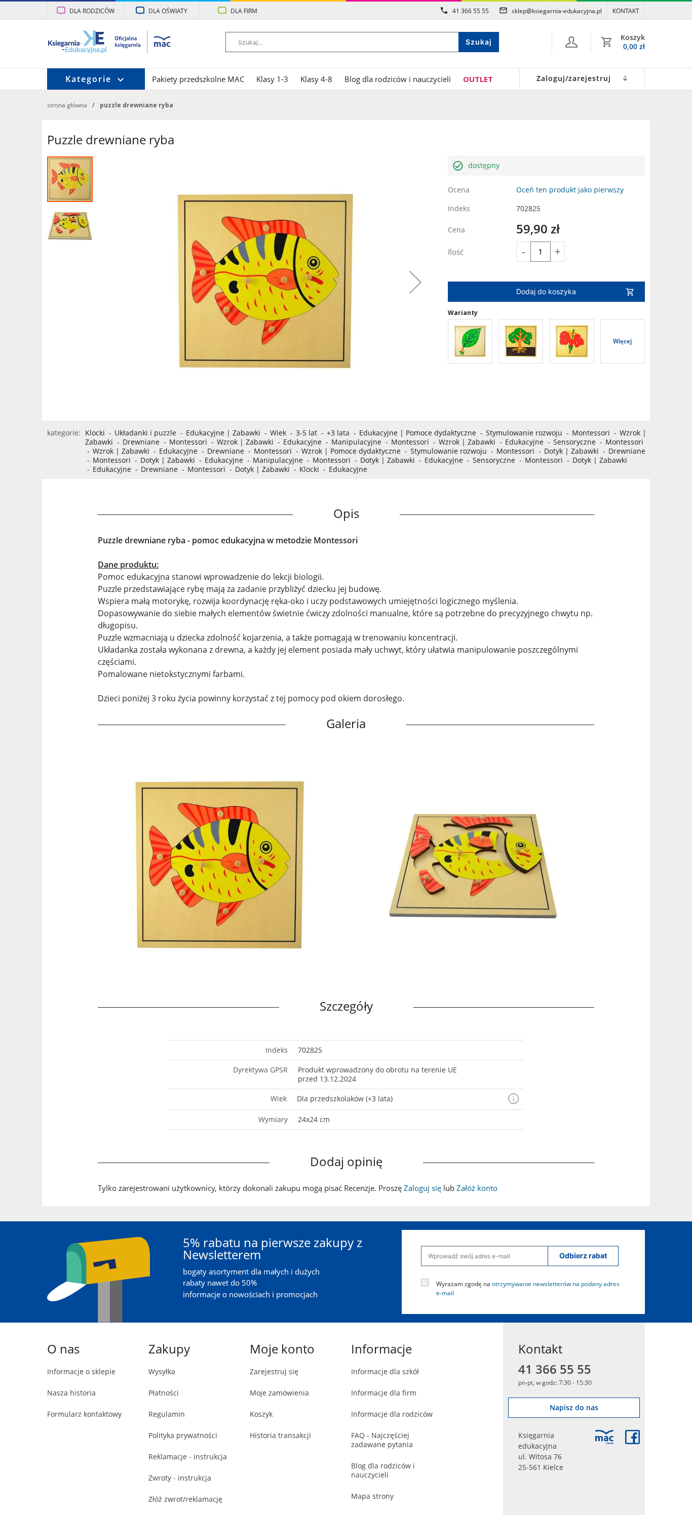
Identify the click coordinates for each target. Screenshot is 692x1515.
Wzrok (630, 432)
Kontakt (625, 11)
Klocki (95, 432)
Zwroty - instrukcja (179, 1478)
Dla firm (243, 11)
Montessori (591, 432)
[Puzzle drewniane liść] (470, 341)
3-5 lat (306, 432)
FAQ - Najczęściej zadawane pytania (382, 1439)
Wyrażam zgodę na (528, 1287)
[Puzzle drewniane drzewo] (520, 341)
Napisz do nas (574, 1407)
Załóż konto (476, 1188)
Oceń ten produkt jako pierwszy (570, 189)
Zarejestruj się (274, 1371)
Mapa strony (372, 1496)
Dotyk (553, 451)
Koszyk (261, 1414)
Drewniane (141, 442)
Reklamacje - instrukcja (187, 1456)
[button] (415, 282)
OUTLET (478, 79)
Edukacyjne (205, 432)
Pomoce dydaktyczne (441, 432)
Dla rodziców (91, 11)
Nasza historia (71, 1393)
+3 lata (338, 432)
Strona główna (67, 105)
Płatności (163, 1393)
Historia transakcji (280, 1435)
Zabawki (246, 432)
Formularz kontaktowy (84, 1414)
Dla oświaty (167, 11)
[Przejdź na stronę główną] (109, 43)
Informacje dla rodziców (392, 1414)
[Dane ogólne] (571, 42)
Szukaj (479, 41)
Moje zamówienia (279, 1393)
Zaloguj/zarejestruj (573, 78)
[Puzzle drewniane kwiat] (571, 341)
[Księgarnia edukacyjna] (604, 1437)
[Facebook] (632, 1437)
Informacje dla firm (383, 1393)
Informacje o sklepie (81, 1371)
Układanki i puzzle (145, 432)
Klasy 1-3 (272, 79)
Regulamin (166, 1414)
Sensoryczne (574, 442)
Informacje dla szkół (385, 1371)
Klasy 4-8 (316, 79)
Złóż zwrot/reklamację (185, 1499)
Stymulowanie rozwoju (524, 432)
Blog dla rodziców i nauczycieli (397, 79)
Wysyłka (161, 1371)
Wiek (278, 432)
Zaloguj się (422, 1188)
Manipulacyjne (356, 442)
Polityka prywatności (182, 1435)
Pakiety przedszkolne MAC (198, 79)
